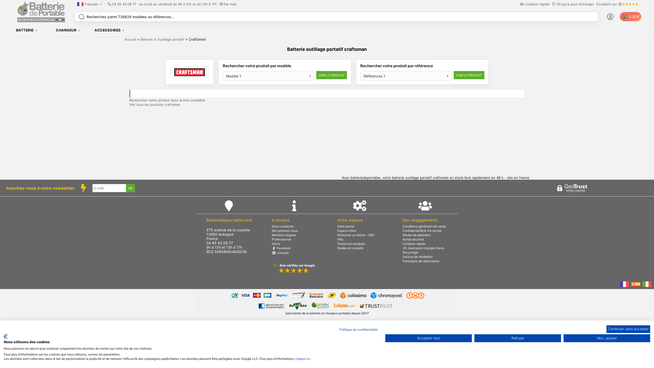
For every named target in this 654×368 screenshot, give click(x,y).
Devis (276, 244)
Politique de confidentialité (359, 329)
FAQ (340, 239)
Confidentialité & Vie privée (422, 231)
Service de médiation (418, 257)
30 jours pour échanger (575, 4)
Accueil (130, 39)
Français (91, 4)
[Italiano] (647, 284)
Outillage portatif (170, 39)
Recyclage (410, 252)
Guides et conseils (350, 248)
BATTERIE (25, 30)
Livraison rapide (414, 244)
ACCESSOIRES (108, 30)
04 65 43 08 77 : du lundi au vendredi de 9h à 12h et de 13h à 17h (164, 4)
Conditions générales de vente (424, 226)
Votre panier (345, 226)
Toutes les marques (351, 244)
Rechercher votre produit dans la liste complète (167, 100)
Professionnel (281, 239)
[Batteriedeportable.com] (41, 21)
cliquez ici (302, 359)
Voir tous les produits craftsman (154, 104)
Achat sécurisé (413, 239)
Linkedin (282, 253)
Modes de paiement (417, 235)
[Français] (624, 284)
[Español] (636, 284)
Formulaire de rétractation (421, 261)
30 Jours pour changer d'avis (423, 248)
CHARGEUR (66, 30)
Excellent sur (607, 4)
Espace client (346, 231)
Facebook (283, 248)
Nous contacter (283, 226)
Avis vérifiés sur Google (297, 265)
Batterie (147, 39)
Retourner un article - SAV (355, 235)
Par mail (230, 4)
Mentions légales (284, 235)
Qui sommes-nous (285, 231)
